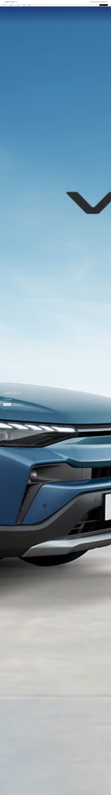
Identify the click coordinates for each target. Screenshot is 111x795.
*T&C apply (5, 408)
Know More (7, 404)
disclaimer (16, 793)
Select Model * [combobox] (13, 791)
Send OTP (52, 791)
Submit (104, 791)
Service (24, 5)
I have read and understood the (11, 793)
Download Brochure (17, 404)
